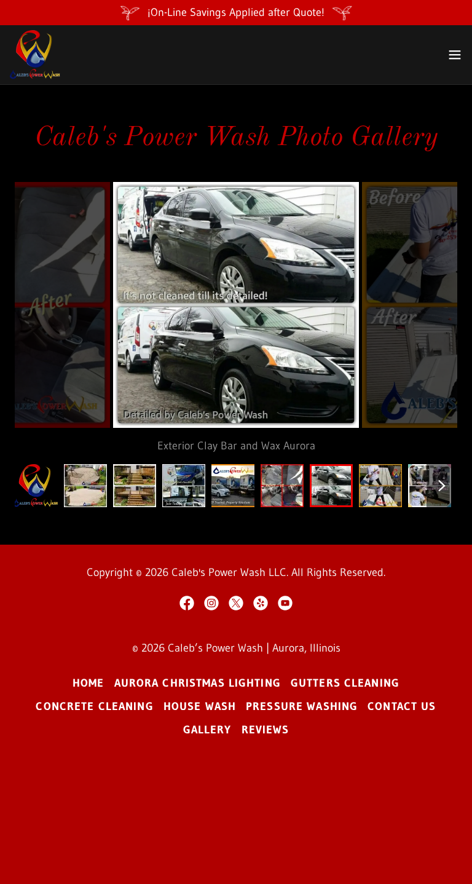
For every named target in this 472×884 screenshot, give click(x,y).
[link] (36, 54)
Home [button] (88, 683)
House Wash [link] (199, 706)
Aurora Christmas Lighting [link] (197, 683)
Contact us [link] (402, 706)
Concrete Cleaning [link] (94, 706)
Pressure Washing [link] (302, 706)
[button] (454, 54)
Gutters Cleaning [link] (345, 683)
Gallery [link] (207, 729)
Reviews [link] (265, 729)
